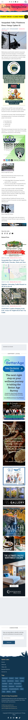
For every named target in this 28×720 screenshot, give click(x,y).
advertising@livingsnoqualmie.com (9, 708)
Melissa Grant (14, 28)
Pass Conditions (17, 683)
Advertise (3, 664)
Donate (3, 662)
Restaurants (11, 686)
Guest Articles (10, 680)
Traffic (21, 688)
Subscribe (9, 642)
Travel (3, 691)
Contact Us (4, 671)
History (16, 680)
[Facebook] (5, 234)
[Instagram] (7, 234)
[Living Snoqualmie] (14, 7)
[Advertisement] (14, 329)
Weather (8, 691)
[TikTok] (10, 234)
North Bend (4, 683)
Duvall (16, 678)
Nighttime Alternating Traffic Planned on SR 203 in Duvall (13, 285)
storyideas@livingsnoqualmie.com (9, 706)
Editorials (22, 678)
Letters (21, 680)
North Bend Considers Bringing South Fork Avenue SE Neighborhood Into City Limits (13, 310)
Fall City (4, 680)
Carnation (11, 678)
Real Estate (4, 686)
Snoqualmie (4, 688)
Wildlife (13, 691)
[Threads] (2, 234)
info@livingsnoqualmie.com (7, 705)
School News (18, 686)
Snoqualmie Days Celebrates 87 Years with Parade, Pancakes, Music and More (13, 261)
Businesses (4, 678)
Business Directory (5, 669)
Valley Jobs (4, 667)
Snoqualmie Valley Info (16, 257)
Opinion (10, 683)
